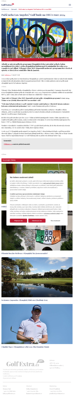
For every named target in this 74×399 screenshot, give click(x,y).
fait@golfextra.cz (9, 393)
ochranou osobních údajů (52, 213)
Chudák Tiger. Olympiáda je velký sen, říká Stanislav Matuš (25, 347)
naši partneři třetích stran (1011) (53, 183)
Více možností (55, 220)
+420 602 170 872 (56, 391)
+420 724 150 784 (32, 391)
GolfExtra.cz (8, 75)
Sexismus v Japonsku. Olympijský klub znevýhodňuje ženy (24, 300)
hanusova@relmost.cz (34, 393)
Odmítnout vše (37, 220)
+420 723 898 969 (9, 391)
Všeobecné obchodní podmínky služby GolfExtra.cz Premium (23, 369)
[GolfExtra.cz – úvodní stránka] (7, 4)
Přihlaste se (8, 144)
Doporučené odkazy (9, 378)
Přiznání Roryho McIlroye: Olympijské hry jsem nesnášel (24, 253)
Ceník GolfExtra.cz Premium (12, 376)
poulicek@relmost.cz (57, 393)
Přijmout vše (18, 220)
